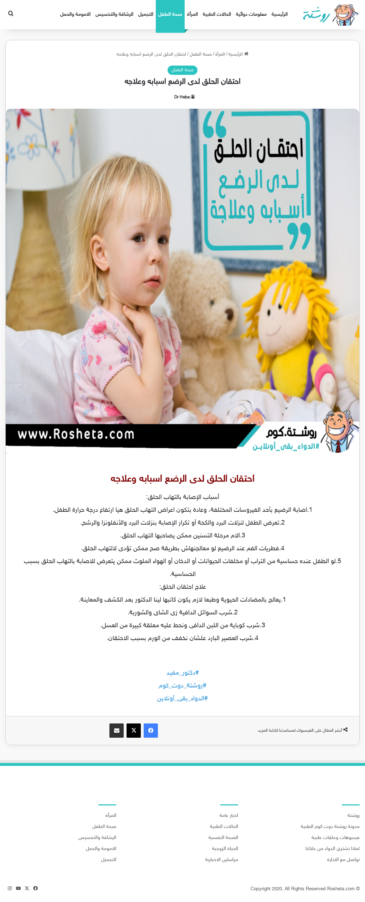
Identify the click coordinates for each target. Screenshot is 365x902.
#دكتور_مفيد (182, 673)
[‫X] (134, 730)
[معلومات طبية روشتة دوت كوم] (328, 15)
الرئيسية (280, 14)
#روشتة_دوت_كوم (182, 686)
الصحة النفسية (223, 838)
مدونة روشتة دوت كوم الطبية (330, 827)
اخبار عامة (229, 816)
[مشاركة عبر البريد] (116, 730)
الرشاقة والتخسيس (114, 14)
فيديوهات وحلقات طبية (336, 838)
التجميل (145, 14)
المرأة (192, 14)
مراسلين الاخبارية (221, 860)
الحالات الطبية (217, 14)
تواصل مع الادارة (343, 860)
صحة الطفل (170, 14)
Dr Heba (182, 97)
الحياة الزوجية (225, 849)
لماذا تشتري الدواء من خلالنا (332, 849)
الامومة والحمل (75, 14)
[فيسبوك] (151, 730)
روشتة (354, 816)
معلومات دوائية (251, 14)
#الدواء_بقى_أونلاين (182, 699)
